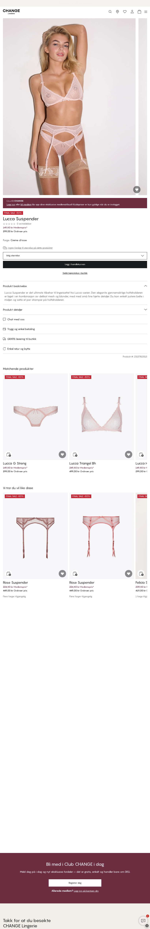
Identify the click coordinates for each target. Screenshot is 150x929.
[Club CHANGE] (132, 11)
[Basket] (139, 11)
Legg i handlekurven (75, 264)
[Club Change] (124, 11)
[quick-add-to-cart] (8, 454)
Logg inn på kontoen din (86, 891)
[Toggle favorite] (136, 189)
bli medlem (25, 204)
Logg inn (11, 204)
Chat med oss (16, 319)
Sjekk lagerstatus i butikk (75, 273)
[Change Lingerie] (11, 11)
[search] (110, 11)
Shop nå (84, 3)
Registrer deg (75, 882)
